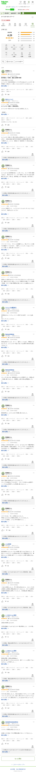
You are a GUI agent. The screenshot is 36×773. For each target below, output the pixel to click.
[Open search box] (3, 61)
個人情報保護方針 (21, 769)
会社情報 (12, 769)
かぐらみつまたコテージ (7, 16)
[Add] (32, 17)
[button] (7, 71)
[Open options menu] (34, 71)
